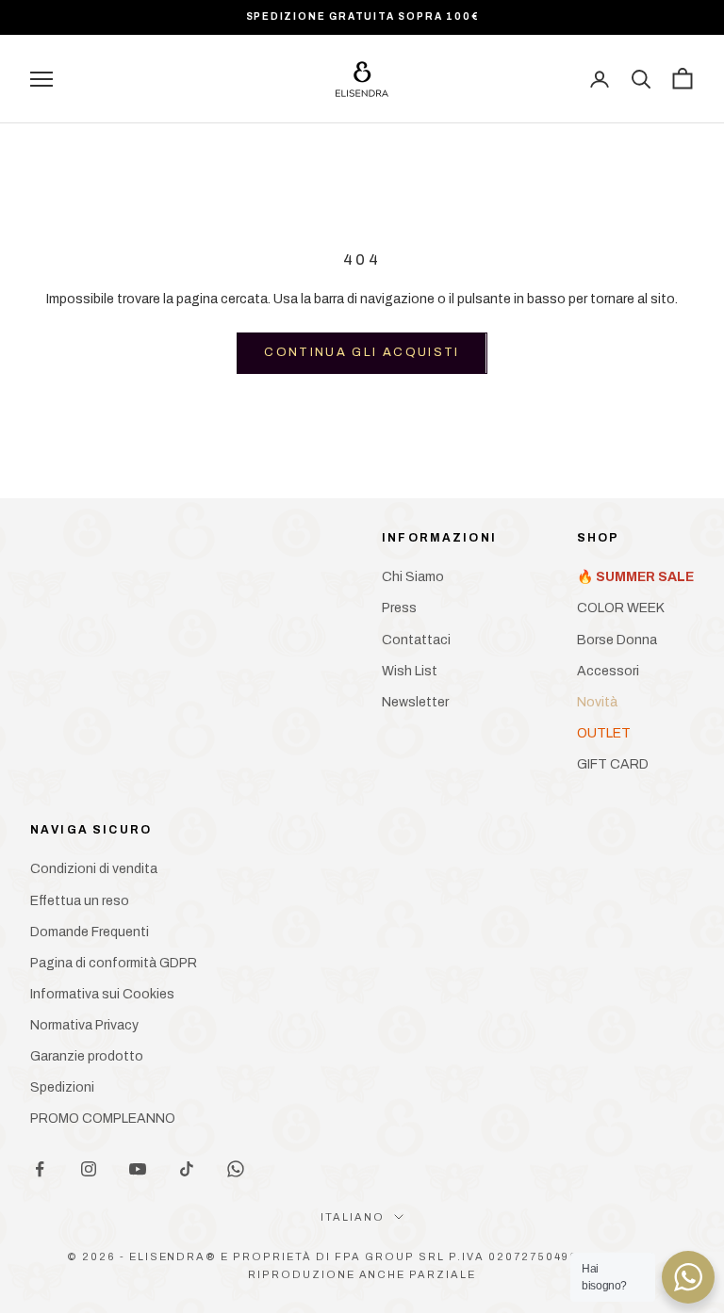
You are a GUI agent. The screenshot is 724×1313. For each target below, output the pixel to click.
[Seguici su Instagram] (88, 1168)
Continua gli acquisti (361, 352)
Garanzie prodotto (86, 1056)
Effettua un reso (79, 901)
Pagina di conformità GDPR (113, 963)
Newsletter (415, 702)
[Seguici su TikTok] (186, 1168)
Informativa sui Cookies (102, 994)
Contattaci (416, 640)
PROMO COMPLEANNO (102, 1118)
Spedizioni (62, 1087)
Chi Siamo (413, 577)
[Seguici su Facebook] (39, 1168)
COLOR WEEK (621, 608)
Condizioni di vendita (93, 869)
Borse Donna (617, 640)
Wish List (409, 671)
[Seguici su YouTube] (137, 1168)
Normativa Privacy (84, 1025)
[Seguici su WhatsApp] (235, 1168)
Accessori (608, 671)
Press (399, 608)
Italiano (353, 1217)
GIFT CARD (613, 764)
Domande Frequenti (89, 932)
